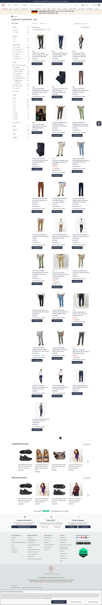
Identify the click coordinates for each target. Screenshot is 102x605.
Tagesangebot (5, 8)
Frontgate (23, 587)
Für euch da (46, 549)
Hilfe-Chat (13, 537)
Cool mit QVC (25, 8)
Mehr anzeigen (15, 91)
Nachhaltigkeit (63, 542)
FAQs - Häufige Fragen (33, 554)
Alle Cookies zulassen (59, 602)
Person (14, 27)
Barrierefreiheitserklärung (65, 544)
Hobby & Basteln (72, 8)
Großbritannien (49, 574)
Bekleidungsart (16, 45)
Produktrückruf (14, 551)
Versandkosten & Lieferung (33, 544)
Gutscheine (46, 542)
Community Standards (56, 581)
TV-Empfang (63, 556)
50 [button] (48, 29)
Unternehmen (63, 537)
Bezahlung (30, 547)
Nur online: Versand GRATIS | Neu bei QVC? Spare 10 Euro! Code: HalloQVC (51, 1)
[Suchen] (76, 5)
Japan (58, 574)
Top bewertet (38, 8)
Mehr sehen (87, 444)
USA (44, 574)
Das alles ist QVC (63, 540)
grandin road (33, 587)
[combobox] (52, 5)
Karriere (61, 551)
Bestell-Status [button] (57, 526)
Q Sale (44, 8)
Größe (14, 95)
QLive (12, 544)
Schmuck (59, 8)
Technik (96, 8)
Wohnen (65, 8)
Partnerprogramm (48, 547)
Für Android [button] (84, 526)
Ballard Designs (17, 587)
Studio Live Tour (63, 558)
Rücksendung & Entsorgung (34, 549)
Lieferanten (14, 549)
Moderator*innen (64, 553)
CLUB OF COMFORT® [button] (38, 29)
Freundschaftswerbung (49, 544)
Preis (14, 133)
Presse (12, 547)
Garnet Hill (28, 587)
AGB (31, 581)
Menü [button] (9, 5)
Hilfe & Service (31, 556)
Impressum (69, 581)
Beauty (54, 8)
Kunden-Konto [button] (44, 526)
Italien (54, 574)
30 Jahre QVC (17, 8)
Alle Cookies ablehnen (76, 602)
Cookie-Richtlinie (48, 598)
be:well (31, 8)
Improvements (40, 587)
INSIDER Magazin (48, 537)
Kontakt (13, 540)
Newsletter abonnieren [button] (24, 526)
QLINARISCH (90, 8)
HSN (12, 587)
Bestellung (30, 537)
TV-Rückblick (24, 5)
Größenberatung (31, 542)
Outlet (61, 560)
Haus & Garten (81, 8)
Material (15, 130)
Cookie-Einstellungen (93, 602)
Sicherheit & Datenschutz (33, 551)
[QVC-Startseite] (12, 16)
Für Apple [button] (71, 526)
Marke (14, 62)
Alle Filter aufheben (85, 27)
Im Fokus (15, 137)
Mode (49, 8)
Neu (11, 8)
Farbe (14, 126)
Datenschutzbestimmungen (42, 581)
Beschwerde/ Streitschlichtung (34, 559)
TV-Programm (47, 540)
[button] (84, 5)
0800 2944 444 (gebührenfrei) (18, 542)
